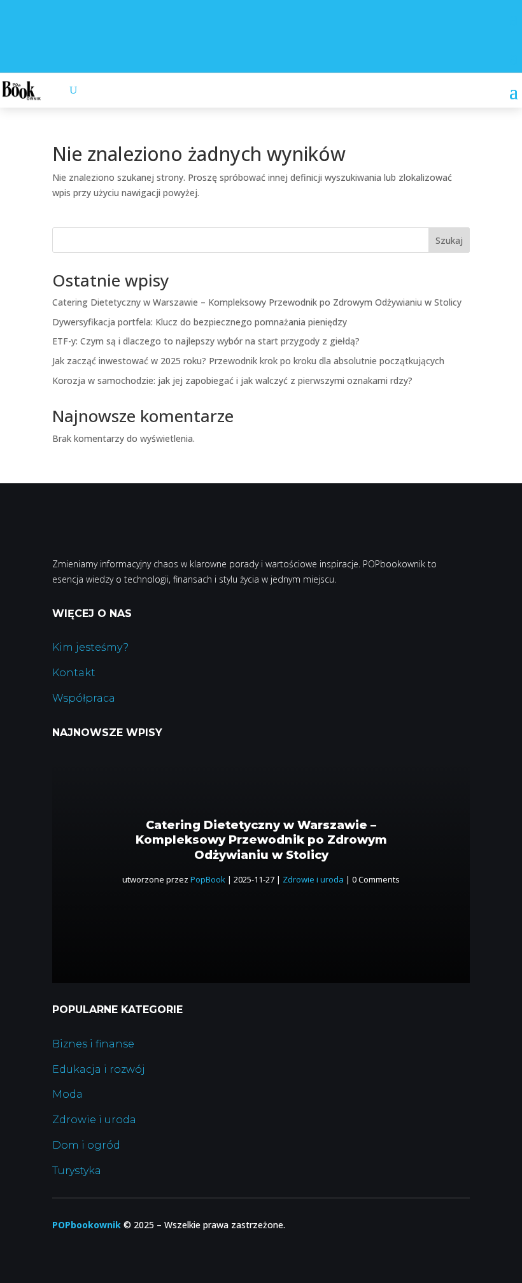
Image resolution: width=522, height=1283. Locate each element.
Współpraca (83, 698)
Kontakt (73, 673)
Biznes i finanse (93, 1044)
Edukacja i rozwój (98, 1069)
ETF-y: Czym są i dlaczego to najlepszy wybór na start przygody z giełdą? (206, 341)
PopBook (207, 879)
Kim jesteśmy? (90, 647)
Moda (67, 1094)
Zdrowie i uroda (313, 879)
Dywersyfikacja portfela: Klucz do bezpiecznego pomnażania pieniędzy (199, 322)
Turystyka (76, 1171)
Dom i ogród (86, 1145)
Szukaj (449, 240)
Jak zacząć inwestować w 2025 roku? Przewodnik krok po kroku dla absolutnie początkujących (248, 361)
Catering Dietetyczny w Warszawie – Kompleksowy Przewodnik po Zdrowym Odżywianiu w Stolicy (257, 302)
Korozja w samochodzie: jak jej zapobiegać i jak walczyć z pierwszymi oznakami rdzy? (232, 380)
